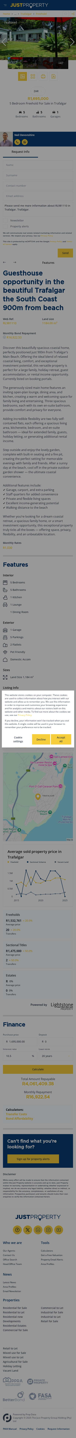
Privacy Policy (25, 715)
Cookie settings (18, 739)
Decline (41, 739)
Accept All (61, 739)
